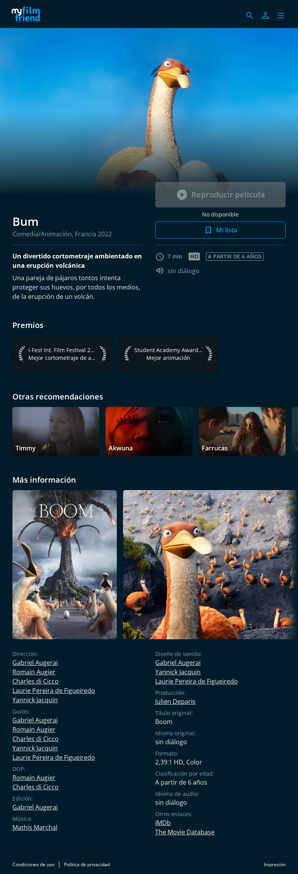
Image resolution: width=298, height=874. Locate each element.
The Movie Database (185, 832)
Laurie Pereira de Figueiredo (53, 690)
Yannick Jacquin (35, 700)
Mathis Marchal (34, 827)
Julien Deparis (175, 701)
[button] (281, 15)
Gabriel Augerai (35, 662)
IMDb (163, 822)
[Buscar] (250, 15)
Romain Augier (33, 672)
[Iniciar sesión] (265, 15)
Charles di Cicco (35, 681)
